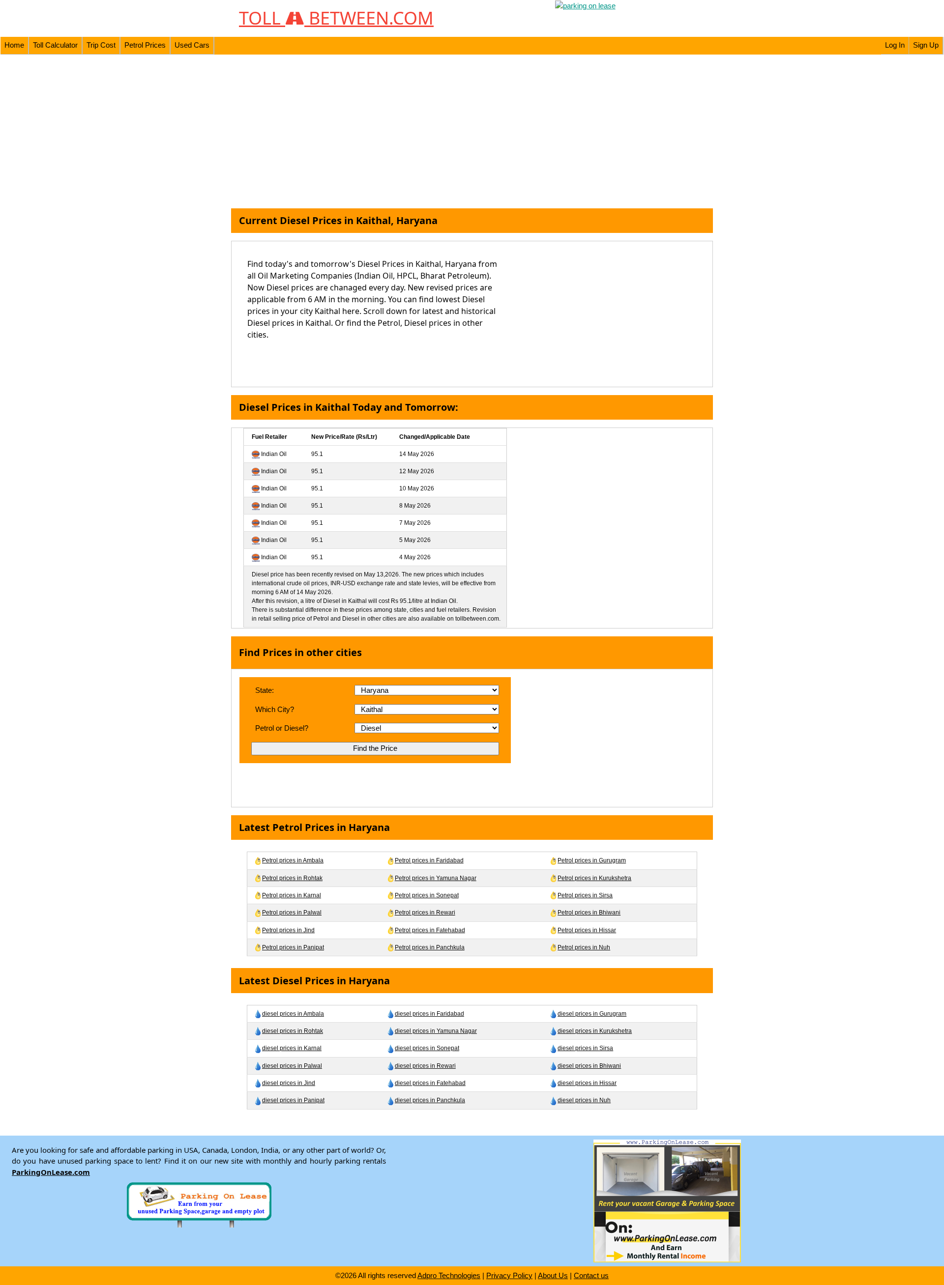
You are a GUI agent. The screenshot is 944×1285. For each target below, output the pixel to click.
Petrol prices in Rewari (425, 912)
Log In (895, 45)
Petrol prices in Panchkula (430, 947)
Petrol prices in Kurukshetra (594, 878)
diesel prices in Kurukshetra (595, 1031)
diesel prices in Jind (288, 1083)
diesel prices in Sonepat (427, 1048)
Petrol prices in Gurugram (592, 860)
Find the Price (375, 748)
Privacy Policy (509, 1275)
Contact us (591, 1275)
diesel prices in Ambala (293, 1013)
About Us (553, 1275)
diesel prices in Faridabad (429, 1013)
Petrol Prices (145, 45)
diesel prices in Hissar (587, 1083)
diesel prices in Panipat (293, 1100)
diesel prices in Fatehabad (430, 1083)
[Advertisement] (472, 131)
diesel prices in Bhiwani (589, 1065)
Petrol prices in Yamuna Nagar (435, 878)
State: (264, 690)
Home (14, 45)
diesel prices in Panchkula (430, 1100)
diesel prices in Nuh (584, 1100)
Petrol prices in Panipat (293, 947)
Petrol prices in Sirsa (585, 895)
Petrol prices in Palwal (292, 912)
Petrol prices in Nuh (584, 947)
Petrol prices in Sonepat (427, 895)
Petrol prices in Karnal (291, 895)
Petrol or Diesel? (281, 728)
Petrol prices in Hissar (587, 930)
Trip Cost (101, 45)
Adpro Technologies (448, 1275)
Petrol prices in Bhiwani (589, 912)
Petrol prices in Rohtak (292, 878)
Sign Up (926, 45)
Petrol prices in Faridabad (429, 860)
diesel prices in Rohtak (292, 1031)
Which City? (274, 709)
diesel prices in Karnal (292, 1048)
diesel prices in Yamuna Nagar (436, 1031)
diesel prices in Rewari (425, 1065)
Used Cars (192, 45)
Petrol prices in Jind (288, 930)
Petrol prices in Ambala (293, 860)
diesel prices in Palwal (292, 1065)
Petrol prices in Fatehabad (430, 930)
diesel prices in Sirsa (585, 1048)
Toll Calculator (55, 45)
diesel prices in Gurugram (592, 1013)
